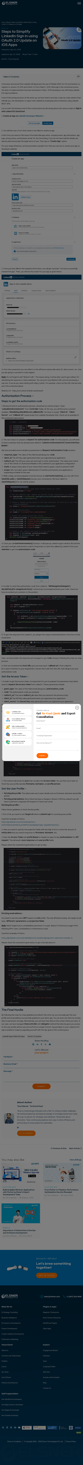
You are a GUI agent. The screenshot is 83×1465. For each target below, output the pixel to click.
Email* (39, 728)
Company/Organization (44, 736)
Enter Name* (41, 721)
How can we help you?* (44, 743)
